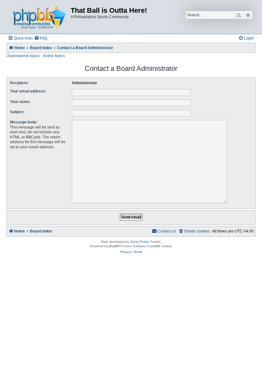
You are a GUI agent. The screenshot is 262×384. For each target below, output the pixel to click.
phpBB (114, 246)
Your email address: (28, 91)
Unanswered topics (23, 56)
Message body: (24, 122)
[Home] (39, 17)
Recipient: (19, 83)
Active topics (54, 56)
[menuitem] (40, 38)
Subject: (17, 112)
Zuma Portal (139, 241)
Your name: (20, 102)
